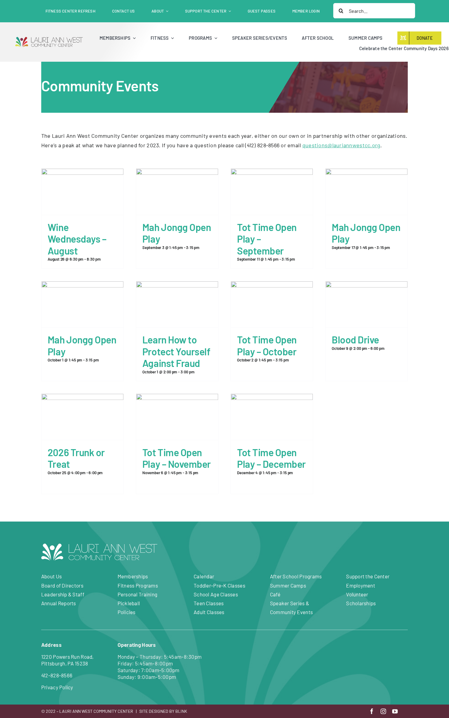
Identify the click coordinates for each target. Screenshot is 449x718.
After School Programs (296, 576)
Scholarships (361, 603)
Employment (360, 585)
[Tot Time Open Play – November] (177, 398)
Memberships (133, 576)
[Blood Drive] (366, 286)
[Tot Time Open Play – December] (272, 398)
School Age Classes (216, 594)
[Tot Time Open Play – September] (272, 173)
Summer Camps (288, 585)
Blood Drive (355, 339)
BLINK (181, 711)
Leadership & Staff (62, 594)
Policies (127, 612)
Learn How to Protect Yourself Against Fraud (176, 351)
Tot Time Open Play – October (267, 345)
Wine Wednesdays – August (77, 238)
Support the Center (367, 576)
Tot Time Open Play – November (176, 458)
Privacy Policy (57, 687)
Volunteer (357, 594)
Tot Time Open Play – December (271, 458)
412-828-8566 (56, 675)
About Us (51, 576)
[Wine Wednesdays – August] (82, 173)
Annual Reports (58, 603)
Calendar (204, 576)
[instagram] (383, 711)
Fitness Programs (138, 585)
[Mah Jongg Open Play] (177, 173)
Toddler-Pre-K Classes (219, 585)
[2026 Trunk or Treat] (82, 398)
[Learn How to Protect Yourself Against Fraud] (177, 286)
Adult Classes (209, 612)
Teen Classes (209, 603)
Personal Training (138, 594)
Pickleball (129, 603)
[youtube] (395, 711)
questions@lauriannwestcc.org (341, 145)
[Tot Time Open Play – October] (272, 286)
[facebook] (371, 711)
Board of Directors (62, 585)
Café (275, 594)
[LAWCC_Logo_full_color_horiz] (49, 39)
